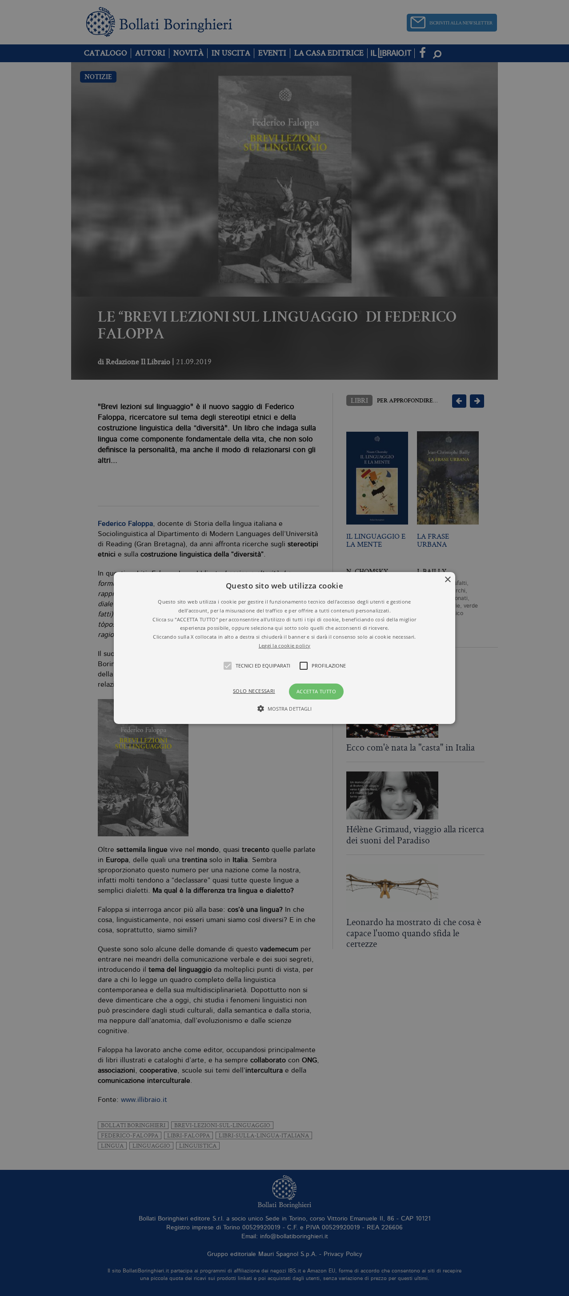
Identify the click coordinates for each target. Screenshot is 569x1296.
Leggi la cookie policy (285, 645)
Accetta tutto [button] (316, 691)
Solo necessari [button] (254, 691)
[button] (284, 648)
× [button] (447, 579)
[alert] (284, 648)
